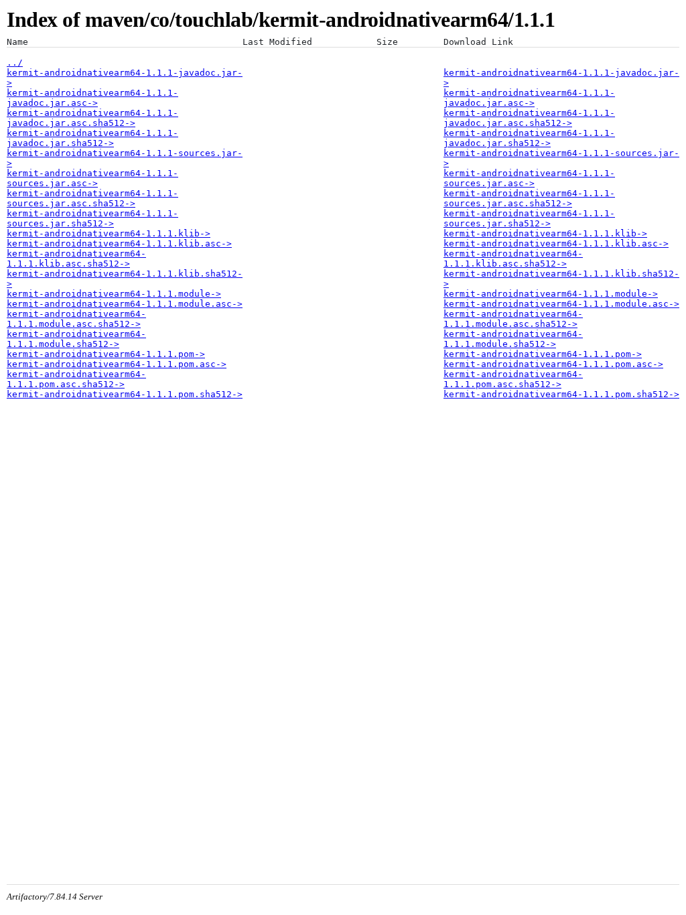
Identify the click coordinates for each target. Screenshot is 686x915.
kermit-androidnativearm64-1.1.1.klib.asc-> (119, 243)
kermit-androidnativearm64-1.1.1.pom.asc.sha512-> (76, 379)
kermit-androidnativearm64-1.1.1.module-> (114, 294)
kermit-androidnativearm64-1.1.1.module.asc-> (125, 304)
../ (15, 63)
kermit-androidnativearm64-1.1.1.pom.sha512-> (125, 394)
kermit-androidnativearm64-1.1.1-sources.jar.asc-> (92, 178)
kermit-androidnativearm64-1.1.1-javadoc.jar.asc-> (92, 98)
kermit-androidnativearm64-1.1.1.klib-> (108, 233)
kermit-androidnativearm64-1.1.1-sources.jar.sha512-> (92, 218)
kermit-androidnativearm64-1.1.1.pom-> (106, 354)
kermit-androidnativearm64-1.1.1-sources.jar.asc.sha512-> (92, 198)
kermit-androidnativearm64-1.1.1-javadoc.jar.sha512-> (92, 138)
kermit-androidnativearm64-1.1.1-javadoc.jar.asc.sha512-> (92, 118)
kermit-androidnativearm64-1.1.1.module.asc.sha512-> (76, 319)
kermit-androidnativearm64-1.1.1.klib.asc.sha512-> (76, 259)
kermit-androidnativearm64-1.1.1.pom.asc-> (116, 364)
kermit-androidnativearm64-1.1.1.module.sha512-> (76, 339)
